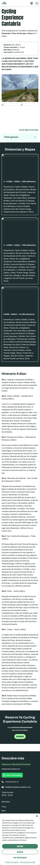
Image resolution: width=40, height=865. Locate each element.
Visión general (11, 137)
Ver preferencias (20, 857)
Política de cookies (12, 862)
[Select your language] (31, 3)
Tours (4, 807)
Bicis (4, 811)
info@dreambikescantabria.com (18, 787)
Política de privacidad (27, 862)
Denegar (20, 852)
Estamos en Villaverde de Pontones (16, 764)
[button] (37, 816)
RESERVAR (20, 736)
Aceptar (20, 846)
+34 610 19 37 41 (12, 782)
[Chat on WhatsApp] (12, 775)
